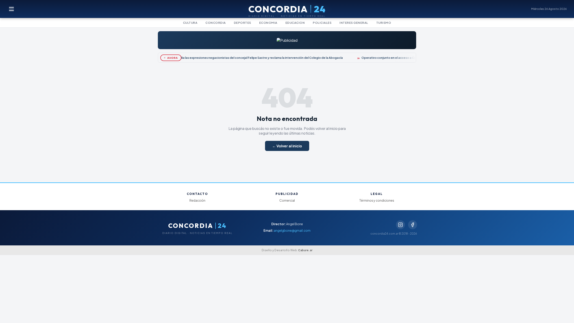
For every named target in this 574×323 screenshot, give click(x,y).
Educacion (295, 22)
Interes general (353, 22)
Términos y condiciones (376, 200)
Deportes (242, 22)
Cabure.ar (305, 250)
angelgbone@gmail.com (292, 230)
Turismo (383, 22)
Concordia (215, 22)
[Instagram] (400, 224)
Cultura (190, 22)
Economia (268, 22)
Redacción (197, 200)
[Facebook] (412, 224)
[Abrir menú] (11, 9)
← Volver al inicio (287, 146)
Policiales (322, 22)
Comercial (287, 200)
